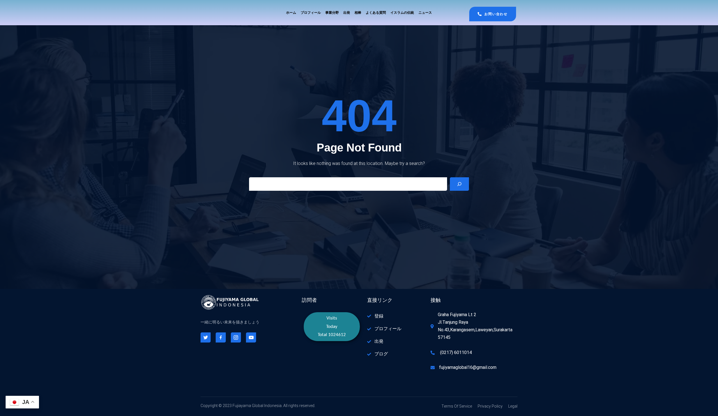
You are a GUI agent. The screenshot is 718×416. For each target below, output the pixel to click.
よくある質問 (376, 13)
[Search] (459, 184)
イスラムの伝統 (402, 13)
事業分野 (332, 13)
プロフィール (311, 13)
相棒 (358, 13)
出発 (346, 13)
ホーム (291, 13)
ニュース (425, 13)
